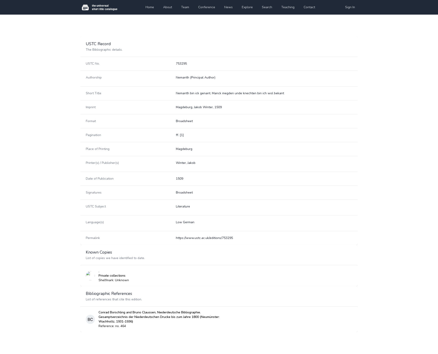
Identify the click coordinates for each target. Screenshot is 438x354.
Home (150, 7)
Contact (309, 7)
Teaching (288, 7)
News (228, 7)
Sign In (350, 7)
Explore (247, 7)
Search (267, 7)
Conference (206, 7)
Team (185, 7)
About (167, 7)
